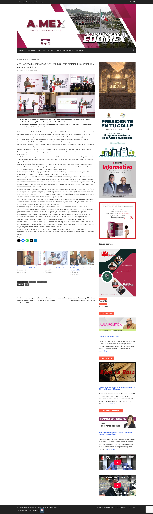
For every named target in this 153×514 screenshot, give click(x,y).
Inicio (19, 2)
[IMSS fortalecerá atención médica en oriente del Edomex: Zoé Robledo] (56, 258)
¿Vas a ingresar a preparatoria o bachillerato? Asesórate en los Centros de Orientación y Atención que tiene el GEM (36, 300)
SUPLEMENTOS (48, 50)
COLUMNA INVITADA (65, 50)
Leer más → (103, 351)
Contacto (80, 50)
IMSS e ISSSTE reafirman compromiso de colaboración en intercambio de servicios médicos (81, 268)
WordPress (111, 507)
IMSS (27, 284)
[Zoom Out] (101, 304)
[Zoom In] (105, 304)
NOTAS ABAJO (42, 282)
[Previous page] (101, 299)
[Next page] (105, 299)
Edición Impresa (27, 2)
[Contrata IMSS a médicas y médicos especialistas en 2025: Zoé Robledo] (29, 258)
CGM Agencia (35, 510)
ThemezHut (132, 507)
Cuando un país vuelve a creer (109, 336)
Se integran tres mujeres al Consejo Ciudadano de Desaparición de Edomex (116, 433)
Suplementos (38, 2)
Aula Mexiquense (55, 507)
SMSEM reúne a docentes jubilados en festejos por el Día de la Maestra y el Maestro (117, 388)
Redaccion (33, 71)
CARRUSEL (32, 282)
